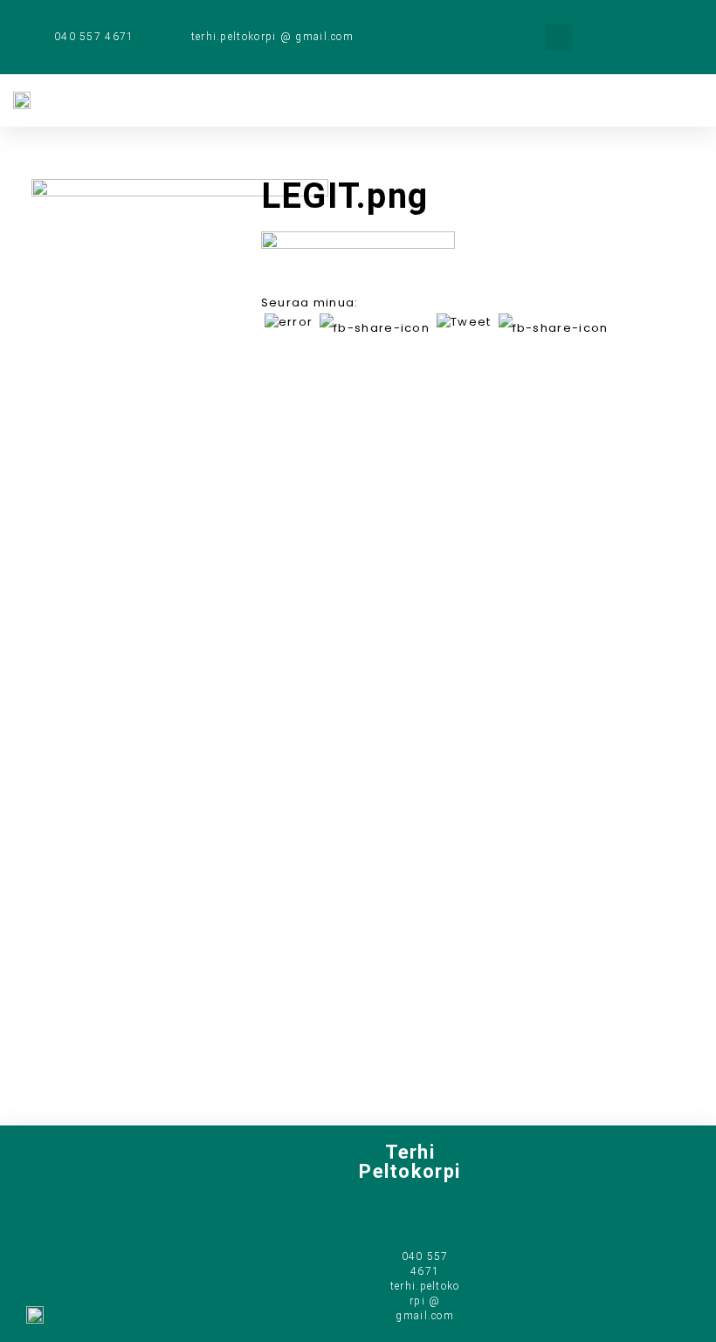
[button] (558, 37)
